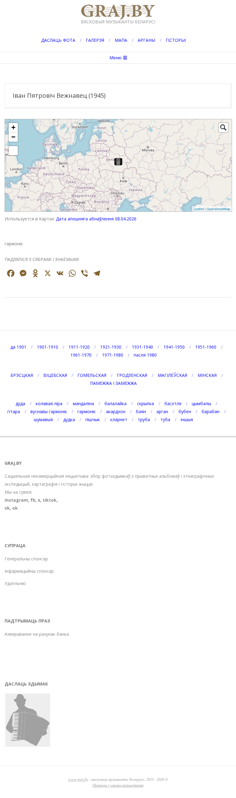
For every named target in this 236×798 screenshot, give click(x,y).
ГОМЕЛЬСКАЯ (91, 375)
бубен (185, 411)
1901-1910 (47, 347)
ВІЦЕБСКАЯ (55, 375)
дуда (20, 403)
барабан (210, 411)
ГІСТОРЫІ (176, 40)
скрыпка (145, 403)
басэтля (172, 403)
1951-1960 (205, 347)
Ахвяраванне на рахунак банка (37, 634)
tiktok (50, 500)
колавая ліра (49, 403)
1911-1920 (79, 347)
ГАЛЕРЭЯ (95, 40)
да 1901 (18, 347)
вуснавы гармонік (48, 411)
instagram (16, 500)
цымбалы (201, 403)
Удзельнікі (15, 583)
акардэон (115, 411)
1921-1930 (110, 347)
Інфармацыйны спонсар (29, 571)
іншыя (187, 419)
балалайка (115, 403)
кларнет (118, 419)
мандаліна (83, 403)
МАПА (121, 40)
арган (162, 411)
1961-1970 (81, 355)
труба (144, 419)
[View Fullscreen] (13, 150)
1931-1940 (142, 347)
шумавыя (43, 419)
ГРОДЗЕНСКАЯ (132, 375)
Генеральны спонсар (26, 559)
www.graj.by (78, 779)
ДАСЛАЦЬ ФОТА (58, 40)
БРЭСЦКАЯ (21, 375)
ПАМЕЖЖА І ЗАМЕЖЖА (113, 383)
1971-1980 (112, 355)
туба (165, 419)
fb (32, 500)
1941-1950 (174, 347)
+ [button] (13, 127)
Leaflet (199, 208)
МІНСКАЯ (207, 375)
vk (7, 508)
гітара (13, 411)
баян (141, 411)
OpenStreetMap (218, 208)
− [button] (13, 137)
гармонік (86, 411)
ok (15, 508)
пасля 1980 (145, 355)
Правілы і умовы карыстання (118, 785)
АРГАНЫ (146, 40)
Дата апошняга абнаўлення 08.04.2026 (96, 219)
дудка (69, 419)
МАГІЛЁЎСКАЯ (172, 375)
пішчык (92, 419)
